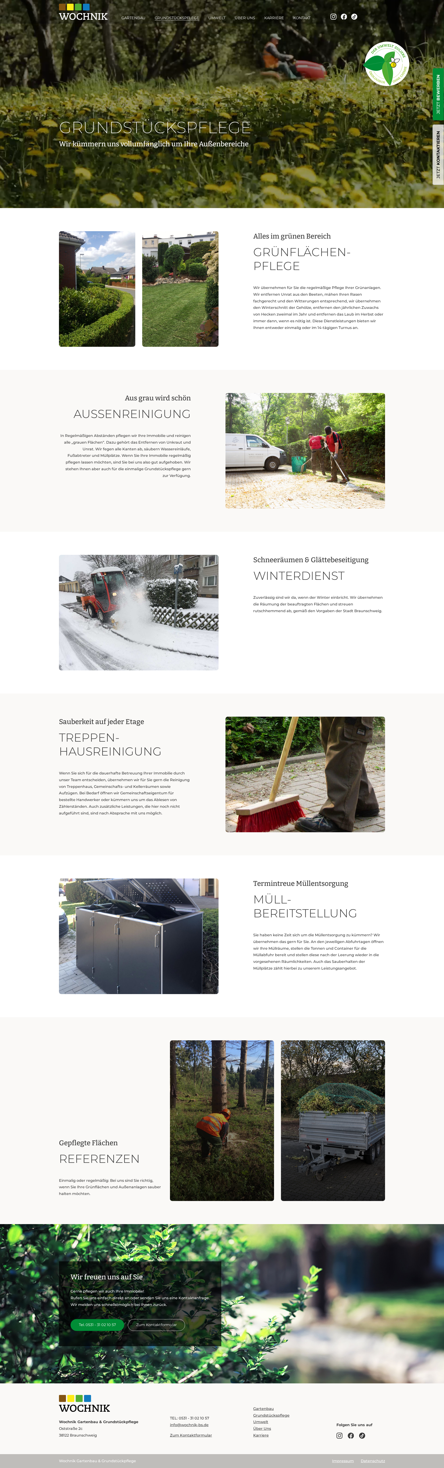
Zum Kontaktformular (156, 1325)
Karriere (274, 18)
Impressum (343, 1461)
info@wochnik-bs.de (189, 1425)
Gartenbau (133, 18)
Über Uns (245, 18)
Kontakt (302, 18)
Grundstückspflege (177, 18)
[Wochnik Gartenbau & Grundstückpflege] (84, 1403)
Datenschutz (373, 1461)
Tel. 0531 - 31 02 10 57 (97, 1325)
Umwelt (216, 18)
